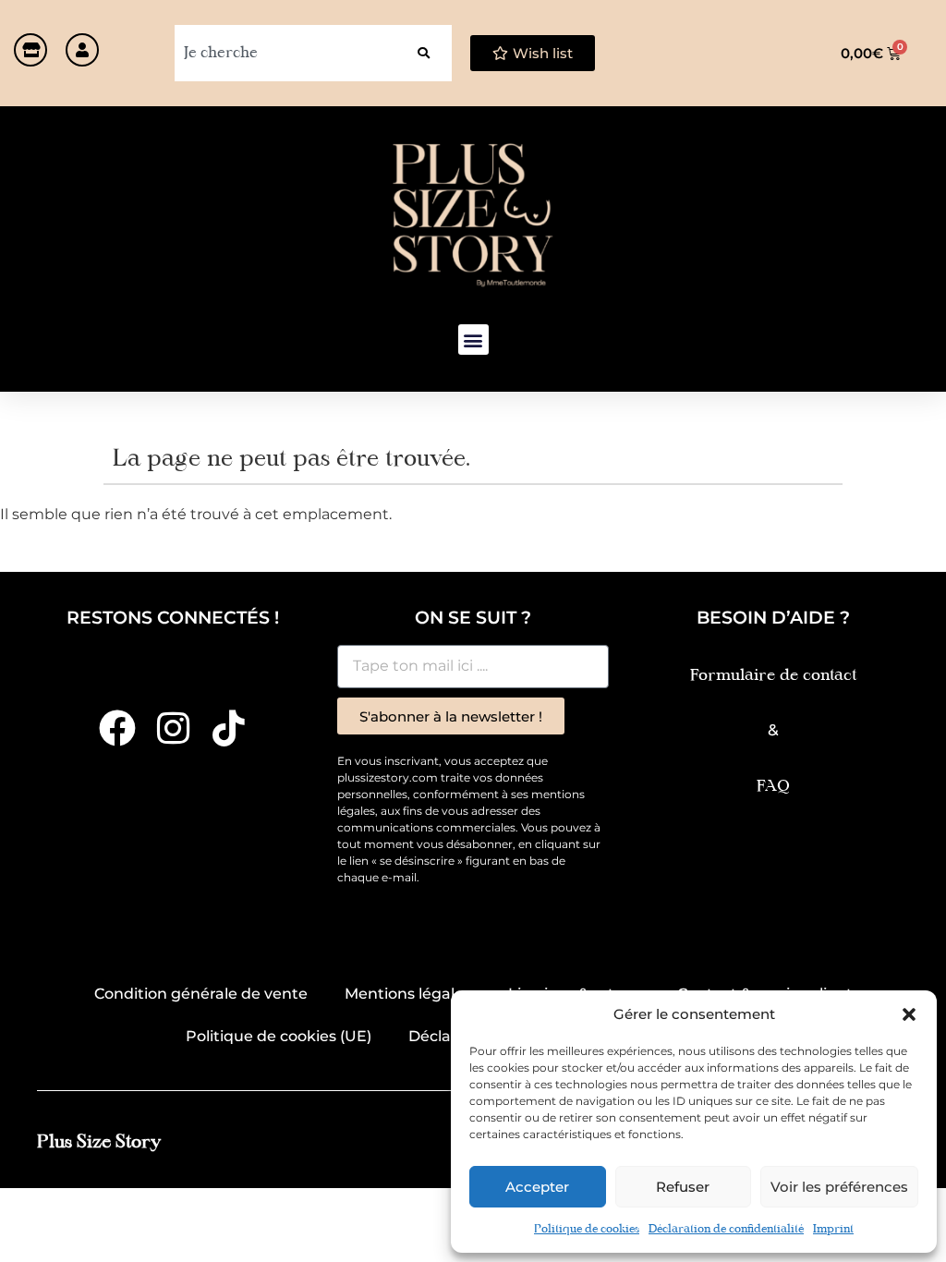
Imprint (833, 1229)
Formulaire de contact (773, 676)
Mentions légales (408, 993)
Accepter (537, 1186)
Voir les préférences (839, 1186)
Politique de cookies (586, 1229)
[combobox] (285, 53)
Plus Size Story (99, 1142)
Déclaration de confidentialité (726, 1229)
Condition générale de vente (201, 993)
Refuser (683, 1186)
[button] (909, 1014)
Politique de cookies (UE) (278, 1036)
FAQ (773, 787)
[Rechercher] (423, 53)
